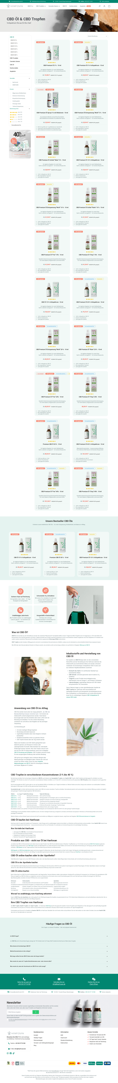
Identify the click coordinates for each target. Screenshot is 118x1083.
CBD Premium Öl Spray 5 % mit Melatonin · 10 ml (52, 113)
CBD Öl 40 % (14, 55)
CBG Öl (12, 64)
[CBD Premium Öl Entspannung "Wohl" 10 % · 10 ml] (52, 194)
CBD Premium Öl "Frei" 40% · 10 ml (52, 491)
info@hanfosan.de (59, 984)
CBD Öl (12, 37)
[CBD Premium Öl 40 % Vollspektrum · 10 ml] (90, 431)
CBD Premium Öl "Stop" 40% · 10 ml (90, 491)
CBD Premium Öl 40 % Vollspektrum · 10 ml (90, 444)
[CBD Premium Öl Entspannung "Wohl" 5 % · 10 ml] (90, 100)
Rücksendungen (38, 1040)
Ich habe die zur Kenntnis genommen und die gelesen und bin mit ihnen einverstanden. (32, 1020)
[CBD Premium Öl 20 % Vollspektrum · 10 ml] (90, 289)
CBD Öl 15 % (14, 46)
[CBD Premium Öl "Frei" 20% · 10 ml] (52, 384)
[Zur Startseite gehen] (15, 6)
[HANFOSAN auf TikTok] (14, 1053)
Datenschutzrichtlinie (48, 1015)
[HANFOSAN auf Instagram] (8, 1053)
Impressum (64, 1037)
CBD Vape (30, 845)
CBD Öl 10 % (14, 43)
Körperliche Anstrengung (19, 98)
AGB (43, 1019)
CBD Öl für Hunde (94, 844)
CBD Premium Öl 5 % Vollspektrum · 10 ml (90, 65)
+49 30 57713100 (24, 984)
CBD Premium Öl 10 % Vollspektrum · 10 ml (90, 160)
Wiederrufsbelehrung (66, 1040)
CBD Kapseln (14, 850)
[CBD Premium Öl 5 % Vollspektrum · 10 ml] (90, 52)
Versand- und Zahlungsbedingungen (44, 1043)
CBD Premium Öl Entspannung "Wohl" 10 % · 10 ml (52, 207)
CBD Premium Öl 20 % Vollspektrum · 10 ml (90, 302)
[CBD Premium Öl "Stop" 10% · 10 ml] (90, 242)
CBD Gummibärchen (25, 850)
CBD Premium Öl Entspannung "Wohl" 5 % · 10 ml (90, 113)
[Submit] (36, 1012)
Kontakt (36, 1035)
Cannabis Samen (15, 61)
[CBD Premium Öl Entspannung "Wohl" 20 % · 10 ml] (52, 336)
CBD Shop (48, 905)
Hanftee (78, 852)
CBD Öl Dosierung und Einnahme (23, 752)
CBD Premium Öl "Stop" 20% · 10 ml (90, 397)
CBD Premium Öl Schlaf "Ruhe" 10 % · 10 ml (90, 207)
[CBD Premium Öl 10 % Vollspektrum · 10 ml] (90, 147)
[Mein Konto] (104, 6)
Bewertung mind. (14, 108)
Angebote (13, 71)
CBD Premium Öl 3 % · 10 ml (52, 65)
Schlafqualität (16, 101)
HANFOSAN (15, 85)
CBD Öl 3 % (13, 795)
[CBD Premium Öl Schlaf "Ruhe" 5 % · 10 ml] (52, 147)
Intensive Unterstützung (19, 95)
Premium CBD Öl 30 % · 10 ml (52, 444)
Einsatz (12, 89)
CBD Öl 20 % (14, 49)
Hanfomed (15, 82)
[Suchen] (100, 6)
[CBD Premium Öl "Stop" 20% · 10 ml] (90, 384)
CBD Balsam (19, 847)
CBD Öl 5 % (14, 40)
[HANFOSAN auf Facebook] (11, 1053)
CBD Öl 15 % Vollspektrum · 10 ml (52, 302)
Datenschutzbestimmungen (20, 1019)
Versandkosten (55, 1071)
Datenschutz (64, 1043)
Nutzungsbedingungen (13, 1017)
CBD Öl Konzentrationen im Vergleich (85, 816)
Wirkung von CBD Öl (85, 645)
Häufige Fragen (38, 1037)
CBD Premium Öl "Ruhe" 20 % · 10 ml (90, 349)
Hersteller (12, 78)
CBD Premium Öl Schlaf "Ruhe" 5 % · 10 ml (52, 160)
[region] (59, 554)
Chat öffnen (94, 984)
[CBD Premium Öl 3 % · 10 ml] (52, 52)
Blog (35, 1045)
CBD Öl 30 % (14, 52)
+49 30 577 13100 (88, 1)
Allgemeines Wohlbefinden (19, 93)
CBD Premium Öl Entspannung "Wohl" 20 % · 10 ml (52, 349)
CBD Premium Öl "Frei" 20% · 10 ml (52, 397)
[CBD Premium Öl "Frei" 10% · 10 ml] (52, 242)
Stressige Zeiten (17, 103)
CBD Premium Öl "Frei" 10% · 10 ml (52, 255)
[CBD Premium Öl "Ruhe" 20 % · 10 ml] (90, 336)
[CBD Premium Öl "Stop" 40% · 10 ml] (90, 479)
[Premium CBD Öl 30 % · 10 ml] (52, 431)
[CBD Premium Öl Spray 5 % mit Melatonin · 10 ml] (52, 100)
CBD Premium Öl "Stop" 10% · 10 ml (90, 255)
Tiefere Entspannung (18, 106)
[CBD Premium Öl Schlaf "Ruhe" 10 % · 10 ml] (90, 194)
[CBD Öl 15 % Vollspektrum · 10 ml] (52, 289)
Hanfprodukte (14, 68)
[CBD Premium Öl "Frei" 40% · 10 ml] (52, 479)
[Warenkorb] (109, 6)
